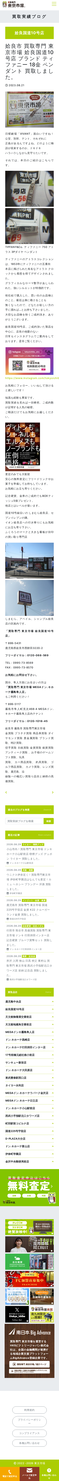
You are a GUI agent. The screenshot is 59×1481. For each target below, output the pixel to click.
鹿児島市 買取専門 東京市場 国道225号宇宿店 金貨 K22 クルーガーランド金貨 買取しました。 (29, 909)
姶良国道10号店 (14, 1009)
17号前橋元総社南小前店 (20, 1054)
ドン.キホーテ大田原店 (18, 1070)
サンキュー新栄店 (15, 1062)
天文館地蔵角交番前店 (18, 1024)
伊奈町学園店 (13, 1153)
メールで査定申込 (29, 1476)
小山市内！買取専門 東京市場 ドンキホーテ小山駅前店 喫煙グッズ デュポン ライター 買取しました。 (29, 853)
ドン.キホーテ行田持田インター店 (25, 1047)
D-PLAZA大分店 (15, 1138)
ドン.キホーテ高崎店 (17, 1039)
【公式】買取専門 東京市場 (13, 4)
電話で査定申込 (9, 1476)
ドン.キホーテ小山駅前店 (20, 1108)
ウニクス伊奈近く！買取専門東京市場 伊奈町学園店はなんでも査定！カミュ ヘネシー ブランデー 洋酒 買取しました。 (29, 881)
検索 (48, 821)
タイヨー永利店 (14, 1085)
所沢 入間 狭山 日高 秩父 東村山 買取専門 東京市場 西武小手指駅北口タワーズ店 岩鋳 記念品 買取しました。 (29, 967)
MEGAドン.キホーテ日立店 (21, 1100)
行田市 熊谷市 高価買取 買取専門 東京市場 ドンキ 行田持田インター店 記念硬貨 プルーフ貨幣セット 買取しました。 (29, 937)
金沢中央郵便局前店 (17, 1161)
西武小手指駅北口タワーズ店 (22, 1115)
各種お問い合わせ (49, 1476)
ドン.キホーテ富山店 (17, 1146)
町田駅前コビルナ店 (17, 1123)
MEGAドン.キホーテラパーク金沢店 (26, 1093)
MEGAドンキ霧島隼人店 (19, 1032)
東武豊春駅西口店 (15, 1077)
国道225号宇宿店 (15, 1131)
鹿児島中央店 (13, 1001)
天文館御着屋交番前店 (18, 1016)
